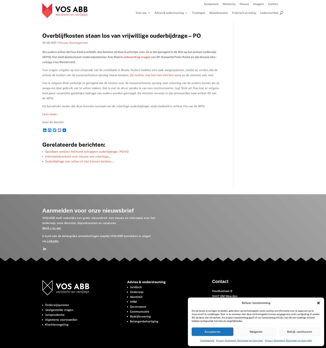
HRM (133, 301)
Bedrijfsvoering (140, 316)
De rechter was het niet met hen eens (155, 75)
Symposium (211, 4)
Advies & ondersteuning (169, 12)
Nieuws (244, 4)
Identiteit (136, 296)
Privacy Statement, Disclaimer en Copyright (239, 340)
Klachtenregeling (56, 324)
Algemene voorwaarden (61, 319)
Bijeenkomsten (218, 12)
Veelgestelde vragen (59, 309)
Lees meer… (50, 114)
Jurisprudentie (55, 314)
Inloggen (258, 4)
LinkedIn (52, 241)
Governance (138, 306)
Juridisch (136, 287)
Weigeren (256, 331)
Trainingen (198, 12)
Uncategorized (78, 42)
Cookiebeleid (207, 340)
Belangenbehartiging (144, 321)
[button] (318, 303)
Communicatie (139, 311)
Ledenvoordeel (269, 12)
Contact (273, 4)
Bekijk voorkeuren (299, 331)
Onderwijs (137, 292)
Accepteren (212, 331)
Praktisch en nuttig (244, 12)
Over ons (141, 12)
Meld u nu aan (51, 228)
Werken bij (228, 4)
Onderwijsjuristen (57, 305)
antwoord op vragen (136, 57)
